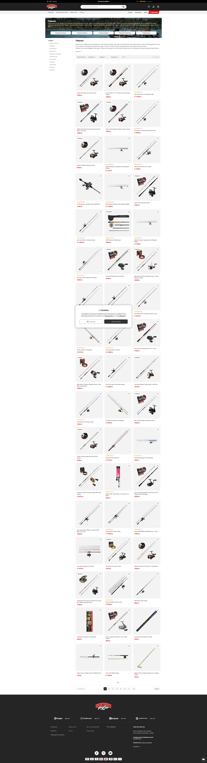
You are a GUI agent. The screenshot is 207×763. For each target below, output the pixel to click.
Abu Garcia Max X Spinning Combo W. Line (145, 313)
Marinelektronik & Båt (62, 12)
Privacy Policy (109, 316)
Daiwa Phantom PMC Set (112, 457)
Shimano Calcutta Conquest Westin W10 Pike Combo (89, 493)
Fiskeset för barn (53, 43)
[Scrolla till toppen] (118, 682)
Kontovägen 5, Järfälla (147, 733)
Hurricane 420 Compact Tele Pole (143, 637)
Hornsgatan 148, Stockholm (144, 731)
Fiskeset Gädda (103, 33)
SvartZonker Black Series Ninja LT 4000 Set (146, 384)
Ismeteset (52, 70)
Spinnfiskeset (53, 48)
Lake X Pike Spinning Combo (142, 202)
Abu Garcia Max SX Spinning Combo (144, 94)
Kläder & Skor (73, 12)
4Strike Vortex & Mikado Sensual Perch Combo (87, 457)
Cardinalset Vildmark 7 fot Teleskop (86, 637)
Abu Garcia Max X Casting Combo (86, 240)
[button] (148, 1)
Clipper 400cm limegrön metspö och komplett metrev (146, 673)
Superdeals (155, 12)
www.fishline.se (137, 738)
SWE (53, 1)
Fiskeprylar (51, 12)
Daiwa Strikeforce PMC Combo (114, 602)
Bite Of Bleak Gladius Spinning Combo (144, 420)
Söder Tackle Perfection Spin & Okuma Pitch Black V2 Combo (89, 129)
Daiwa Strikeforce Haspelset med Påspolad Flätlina (117, 167)
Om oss (71, 731)
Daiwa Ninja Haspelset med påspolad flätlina (117, 204)
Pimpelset (52, 67)
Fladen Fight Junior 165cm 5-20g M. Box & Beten (117, 494)
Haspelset (52, 46)
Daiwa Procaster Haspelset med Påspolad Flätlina (145, 240)
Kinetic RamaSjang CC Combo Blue (143, 457)
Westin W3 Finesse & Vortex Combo (86, 93)
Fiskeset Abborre (82, 33)
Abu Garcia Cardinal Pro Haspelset (115, 420)
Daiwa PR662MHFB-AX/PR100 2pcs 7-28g (145, 531)
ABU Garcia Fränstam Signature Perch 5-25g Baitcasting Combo (89, 385)
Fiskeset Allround (60, 33)
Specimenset (52, 64)
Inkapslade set (53, 56)
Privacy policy (90, 731)
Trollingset (52, 62)
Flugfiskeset (146, 33)
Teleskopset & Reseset (55, 54)
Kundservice (112, 727)
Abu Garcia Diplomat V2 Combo (85, 566)
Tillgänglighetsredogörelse (57, 734)
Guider (145, 12)
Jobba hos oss (72, 727)
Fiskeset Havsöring (125, 33)
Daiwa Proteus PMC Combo (113, 531)
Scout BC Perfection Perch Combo (115, 276)
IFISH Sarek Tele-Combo (140, 600)
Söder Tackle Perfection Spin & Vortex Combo (118, 129)
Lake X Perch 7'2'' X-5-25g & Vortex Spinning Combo (118, 93)
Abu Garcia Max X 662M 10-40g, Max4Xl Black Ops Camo (88, 530)
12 (133, 688)
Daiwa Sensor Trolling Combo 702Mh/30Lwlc (89, 673)
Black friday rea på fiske (145, 742)
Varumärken (138, 12)
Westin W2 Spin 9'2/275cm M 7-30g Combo (146, 566)
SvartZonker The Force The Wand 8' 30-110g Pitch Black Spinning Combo (89, 601)
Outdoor (82, 12)
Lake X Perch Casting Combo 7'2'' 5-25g (145, 348)
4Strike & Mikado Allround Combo (86, 165)
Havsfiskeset (52, 59)
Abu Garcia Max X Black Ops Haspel (86, 277)
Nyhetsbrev (53, 731)
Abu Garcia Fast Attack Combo (85, 422)
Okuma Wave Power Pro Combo (142, 166)
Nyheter (130, 12)
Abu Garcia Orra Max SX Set (113, 566)
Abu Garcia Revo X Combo (113, 349)
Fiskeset (51, 40)
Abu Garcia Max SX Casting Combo (115, 384)
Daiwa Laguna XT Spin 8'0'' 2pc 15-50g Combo (116, 637)
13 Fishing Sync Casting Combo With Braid (88, 204)
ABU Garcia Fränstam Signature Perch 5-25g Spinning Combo (146, 276)
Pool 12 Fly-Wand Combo (112, 673)
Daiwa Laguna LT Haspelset (84, 349)
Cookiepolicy (53, 727)
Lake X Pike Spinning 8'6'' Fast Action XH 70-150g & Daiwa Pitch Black (146, 493)
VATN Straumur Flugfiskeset (113, 240)
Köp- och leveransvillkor (93, 727)
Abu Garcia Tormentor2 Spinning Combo (145, 130)
